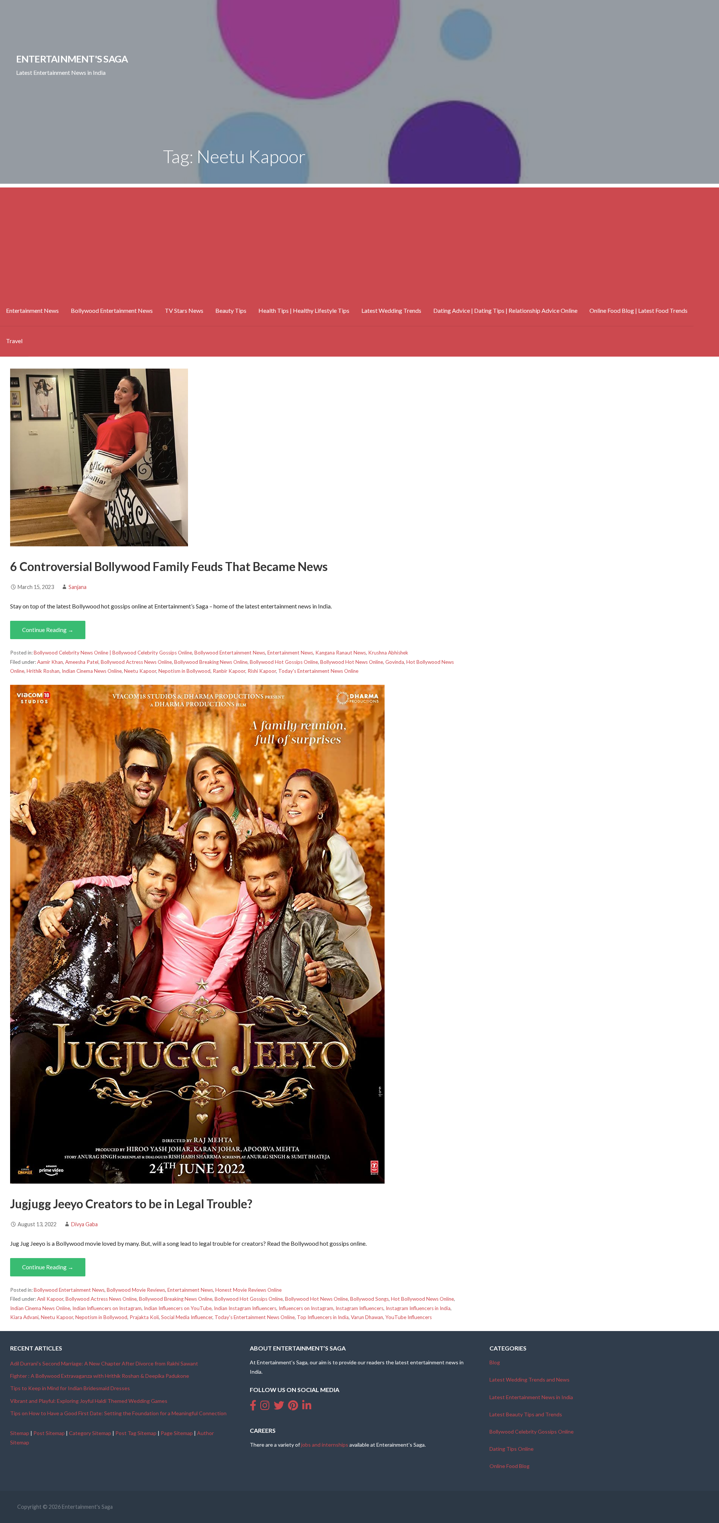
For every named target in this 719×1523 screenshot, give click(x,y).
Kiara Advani (24, 1317)
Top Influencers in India (323, 1317)
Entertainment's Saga (72, 58)
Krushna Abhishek (388, 653)
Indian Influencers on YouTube (178, 1308)
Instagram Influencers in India (418, 1308)
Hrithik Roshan (43, 671)
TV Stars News (184, 310)
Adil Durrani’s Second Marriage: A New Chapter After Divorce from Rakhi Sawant (104, 1363)
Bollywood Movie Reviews (136, 1290)
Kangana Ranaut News (340, 653)
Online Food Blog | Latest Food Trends (638, 310)
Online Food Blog (509, 1466)
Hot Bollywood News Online (422, 1299)
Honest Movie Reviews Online (248, 1290)
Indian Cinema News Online (92, 671)
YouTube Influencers (408, 1317)
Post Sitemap (49, 1433)
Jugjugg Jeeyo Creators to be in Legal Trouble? (131, 1203)
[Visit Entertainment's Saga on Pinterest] (293, 1407)
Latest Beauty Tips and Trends (525, 1414)
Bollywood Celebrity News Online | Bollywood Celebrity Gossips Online (113, 653)
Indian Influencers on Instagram (107, 1308)
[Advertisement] (359, 239)
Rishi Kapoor (262, 671)
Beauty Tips (230, 310)
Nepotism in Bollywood (184, 671)
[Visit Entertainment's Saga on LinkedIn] (307, 1407)
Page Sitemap (177, 1433)
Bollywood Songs (369, 1299)
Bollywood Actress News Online (136, 662)
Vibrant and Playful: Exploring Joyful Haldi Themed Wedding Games (88, 1401)
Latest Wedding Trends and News (529, 1379)
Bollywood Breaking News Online (211, 662)
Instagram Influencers (359, 1308)
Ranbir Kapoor (229, 671)
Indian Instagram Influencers (245, 1308)
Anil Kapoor (50, 1299)
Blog (494, 1362)
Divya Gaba (84, 1224)
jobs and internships (324, 1444)
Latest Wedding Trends (391, 310)
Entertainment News (32, 310)
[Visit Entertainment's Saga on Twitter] (279, 1407)
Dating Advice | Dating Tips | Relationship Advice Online (505, 310)
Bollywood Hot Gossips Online (284, 662)
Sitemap (19, 1433)
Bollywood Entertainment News (112, 310)
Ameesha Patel (81, 662)
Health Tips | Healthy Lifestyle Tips (303, 310)
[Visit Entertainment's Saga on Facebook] (253, 1407)
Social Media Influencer (186, 1317)
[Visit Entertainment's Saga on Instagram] (265, 1407)
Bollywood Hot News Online (351, 662)
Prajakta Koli (144, 1317)
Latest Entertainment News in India (531, 1397)
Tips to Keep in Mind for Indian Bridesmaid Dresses (70, 1388)
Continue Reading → (47, 629)
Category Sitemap (90, 1433)
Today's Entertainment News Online (318, 671)
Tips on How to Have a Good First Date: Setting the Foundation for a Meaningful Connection (118, 1413)
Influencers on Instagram (306, 1308)
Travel (14, 340)
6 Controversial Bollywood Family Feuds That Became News (169, 566)
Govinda (394, 662)
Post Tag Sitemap (136, 1433)
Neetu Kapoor (140, 671)
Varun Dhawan (367, 1317)
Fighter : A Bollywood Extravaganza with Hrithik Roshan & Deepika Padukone (99, 1376)
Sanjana (78, 587)
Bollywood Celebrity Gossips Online (531, 1431)
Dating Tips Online (511, 1449)
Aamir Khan (50, 662)
